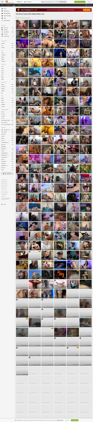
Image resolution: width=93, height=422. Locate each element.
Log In (89, 1)
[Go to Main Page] (9, 2)
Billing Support (4, 181)
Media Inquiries (4, 185)
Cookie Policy (60, 420)
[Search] (58, 2)
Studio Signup (4, 194)
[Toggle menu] (2, 2)
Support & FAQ (4, 179)
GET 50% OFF (87, 9)
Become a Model (4, 192)
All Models (3, 196)
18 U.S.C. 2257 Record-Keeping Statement (5, 199)
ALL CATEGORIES (8, 173)
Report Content (4, 183)
